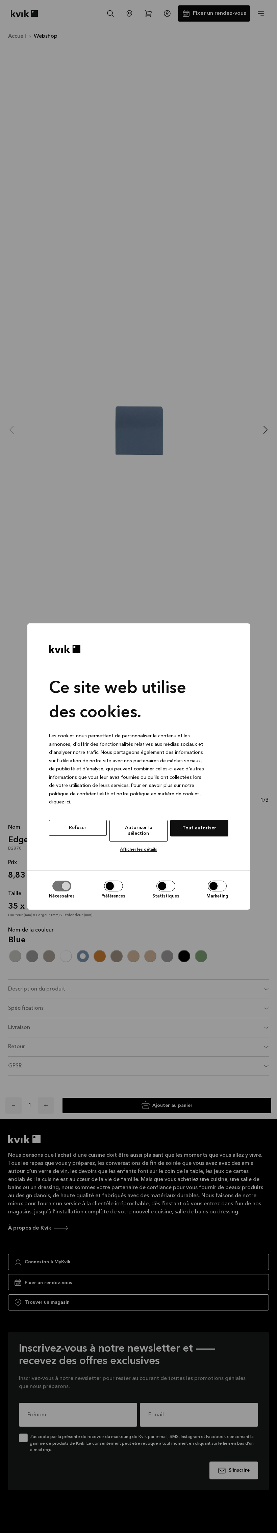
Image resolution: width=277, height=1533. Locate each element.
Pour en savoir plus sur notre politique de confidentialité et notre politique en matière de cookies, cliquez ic (125, 793)
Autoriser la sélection (138, 830)
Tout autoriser (199, 828)
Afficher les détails (138, 849)
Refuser (77, 827)
